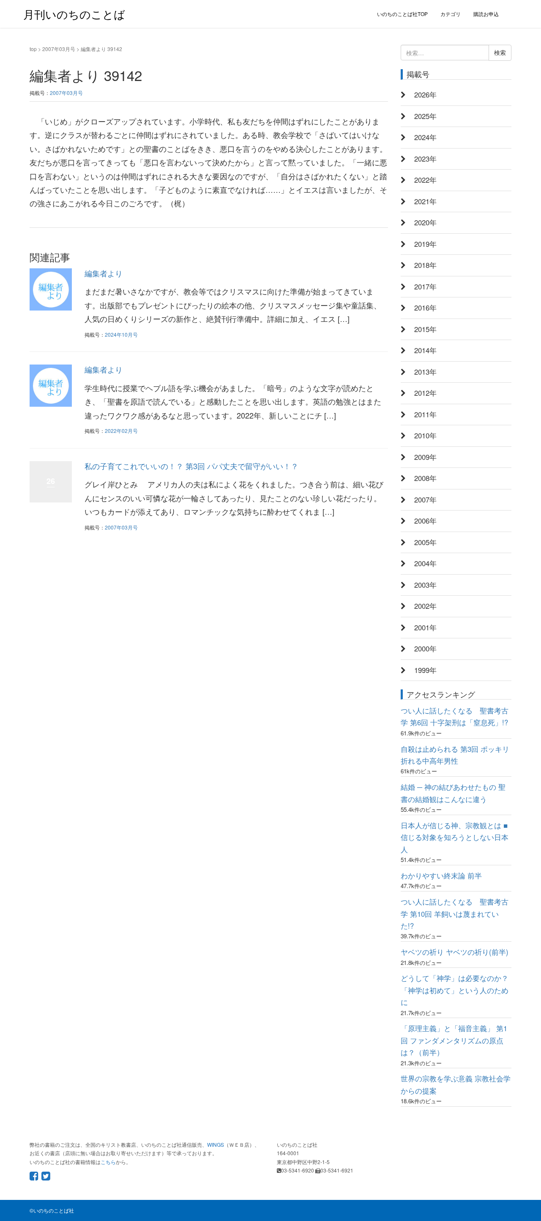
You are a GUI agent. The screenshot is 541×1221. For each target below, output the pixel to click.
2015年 (425, 329)
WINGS (215, 1144)
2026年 (425, 94)
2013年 (425, 372)
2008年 (425, 478)
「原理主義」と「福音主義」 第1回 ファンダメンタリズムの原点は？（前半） (454, 1040)
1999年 (425, 670)
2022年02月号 (121, 430)
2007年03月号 (58, 48)
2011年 (425, 414)
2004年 (425, 563)
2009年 (425, 457)
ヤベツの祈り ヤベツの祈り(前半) (454, 952)
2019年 (425, 244)
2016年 (425, 308)
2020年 (425, 222)
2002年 (425, 606)
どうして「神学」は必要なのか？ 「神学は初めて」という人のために (454, 990)
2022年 (425, 180)
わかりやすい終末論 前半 (441, 875)
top (33, 48)
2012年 (425, 393)
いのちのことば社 (53, 1210)
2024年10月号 (121, 334)
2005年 (425, 542)
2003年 (425, 585)
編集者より (104, 272)
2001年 (425, 627)
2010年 (425, 435)
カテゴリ (450, 13)
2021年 (425, 201)
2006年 (425, 521)
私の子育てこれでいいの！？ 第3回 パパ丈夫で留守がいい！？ (191, 465)
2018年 (425, 265)
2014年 (425, 350)
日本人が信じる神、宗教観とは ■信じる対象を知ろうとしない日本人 (454, 837)
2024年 (425, 137)
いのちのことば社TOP (402, 13)
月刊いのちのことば (74, 14)
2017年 (425, 286)
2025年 (425, 116)
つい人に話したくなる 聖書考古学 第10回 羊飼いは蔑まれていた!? (454, 914)
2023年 (425, 159)
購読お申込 (486, 13)
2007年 (425, 499)
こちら (108, 1161)
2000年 (425, 648)
